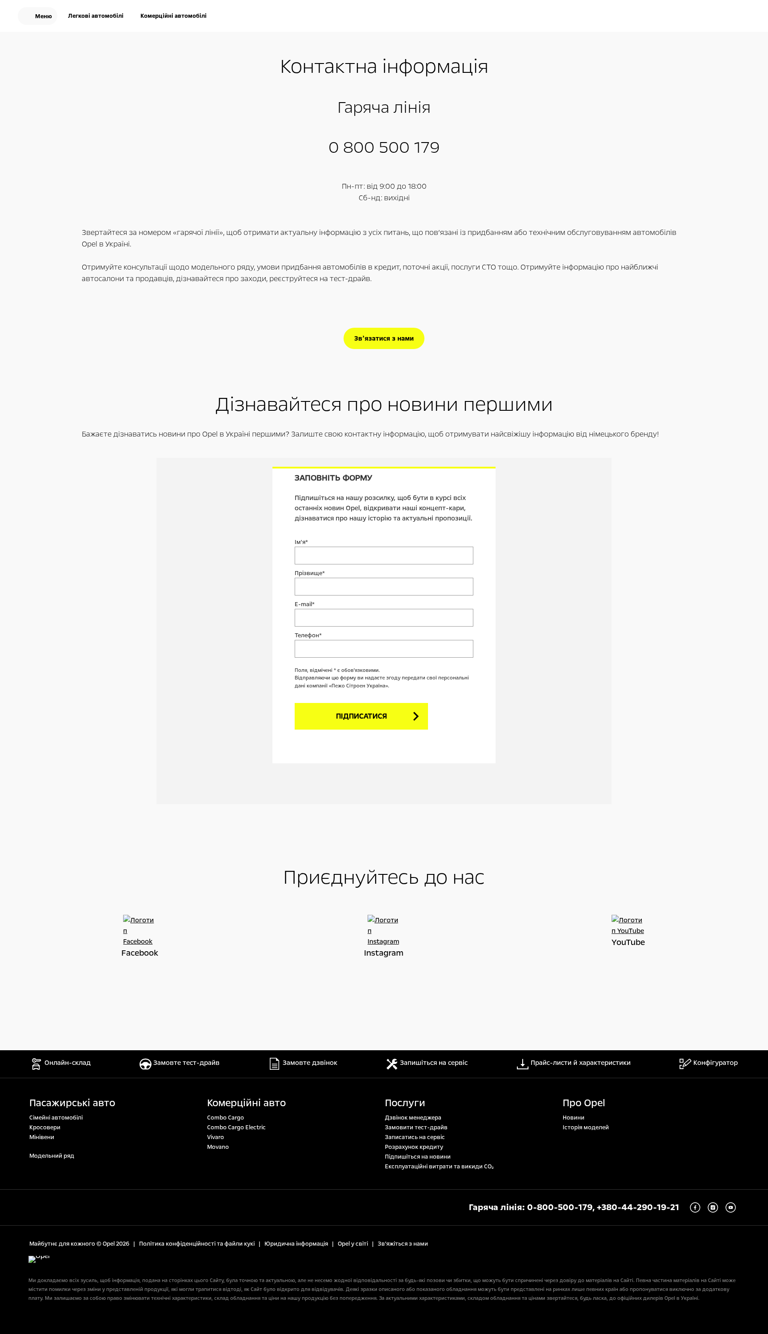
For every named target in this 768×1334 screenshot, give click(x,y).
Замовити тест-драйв (416, 1128)
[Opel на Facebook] (139, 931)
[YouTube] (731, 1207)
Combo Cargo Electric (236, 1128)
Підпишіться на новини (418, 1157)
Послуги (405, 1103)
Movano (218, 1147)
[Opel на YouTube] (628, 925)
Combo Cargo (225, 1118)
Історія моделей (586, 1128)
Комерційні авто (246, 1103)
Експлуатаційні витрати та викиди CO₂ (439, 1167)
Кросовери (44, 1128)
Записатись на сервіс (415, 1137)
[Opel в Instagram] (384, 931)
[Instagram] (713, 1207)
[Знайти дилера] (743, 17)
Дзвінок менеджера (413, 1118)
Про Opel (584, 1103)
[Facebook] (695, 1207)
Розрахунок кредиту (414, 1147)
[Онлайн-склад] (686, 17)
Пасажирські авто (72, 1103)
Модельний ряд (51, 1156)
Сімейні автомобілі (56, 1118)
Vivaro (215, 1137)
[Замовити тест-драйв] (715, 17)
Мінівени (41, 1137)
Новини (573, 1118)
